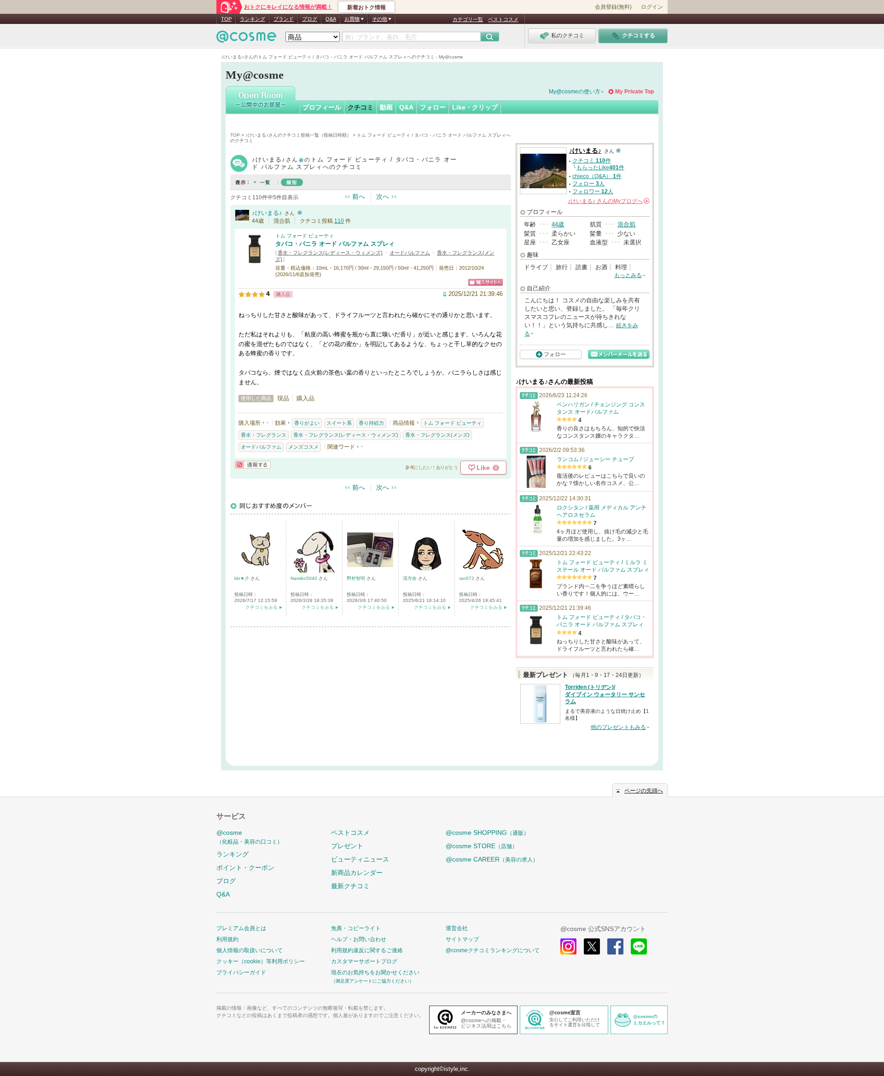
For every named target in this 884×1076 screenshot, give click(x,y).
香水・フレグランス (263, 435)
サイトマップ (462, 939)
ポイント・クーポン (245, 867)
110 (339, 221)
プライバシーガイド (241, 972)
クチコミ (360, 107)
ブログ (309, 19)
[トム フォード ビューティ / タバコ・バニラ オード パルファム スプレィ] (254, 260)
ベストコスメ (503, 19)
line (639, 946)
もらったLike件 (600, 167)
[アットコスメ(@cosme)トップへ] (246, 38)
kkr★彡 (242, 578)
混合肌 (626, 224)
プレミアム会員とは (241, 928)
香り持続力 (371, 423)
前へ (358, 196)
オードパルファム (410, 252)
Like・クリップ (475, 107)
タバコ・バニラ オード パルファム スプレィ (335, 243)
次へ (382, 196)
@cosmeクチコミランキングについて (493, 950)
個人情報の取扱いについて (249, 950)
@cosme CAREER (492, 859)
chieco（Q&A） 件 (597, 176)
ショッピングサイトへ (485, 282)
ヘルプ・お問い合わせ (358, 939)
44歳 (558, 224)
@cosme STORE (482, 846)
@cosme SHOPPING (487, 832)
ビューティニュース (360, 859)
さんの (608, 201)
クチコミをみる (261, 607)
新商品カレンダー (357, 872)
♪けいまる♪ (267, 212)
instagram (568, 946)
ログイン (652, 7)
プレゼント (347, 846)
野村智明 (356, 578)
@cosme (249, 837)
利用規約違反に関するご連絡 (367, 950)
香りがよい (307, 423)
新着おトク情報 (366, 7)
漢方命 (410, 578)
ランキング (252, 19)
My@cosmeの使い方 (574, 91)
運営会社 (457, 928)
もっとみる (628, 275)
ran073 (467, 578)
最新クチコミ (350, 886)
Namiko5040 (305, 578)
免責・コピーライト (356, 928)
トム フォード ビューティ (304, 235)
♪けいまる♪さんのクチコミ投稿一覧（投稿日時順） (298, 135)
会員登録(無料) (613, 7)
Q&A (331, 19)
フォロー (433, 107)
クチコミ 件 (591, 160)
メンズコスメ (303, 447)
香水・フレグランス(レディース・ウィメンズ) (330, 252)
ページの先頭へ (643, 790)
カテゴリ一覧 (468, 19)
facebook (615, 946)
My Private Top (634, 91)
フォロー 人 (588, 183)
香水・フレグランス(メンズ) (437, 435)
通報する (253, 465)
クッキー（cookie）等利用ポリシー (260, 961)
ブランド (283, 19)
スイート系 (339, 423)
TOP (226, 19)
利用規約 (227, 939)
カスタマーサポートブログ (364, 961)
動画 (386, 107)
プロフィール (321, 107)
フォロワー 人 (592, 191)
